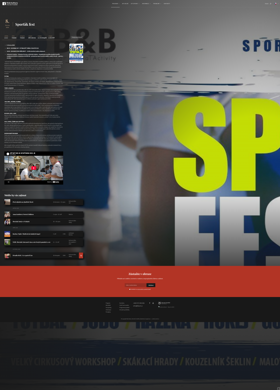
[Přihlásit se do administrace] (278, 388)
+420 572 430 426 (138, 303)
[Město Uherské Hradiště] (164, 303)
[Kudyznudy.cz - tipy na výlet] (166, 307)
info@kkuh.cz (138, 306)
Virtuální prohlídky (124, 310)
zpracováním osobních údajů (144, 289)
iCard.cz (157, 319)
